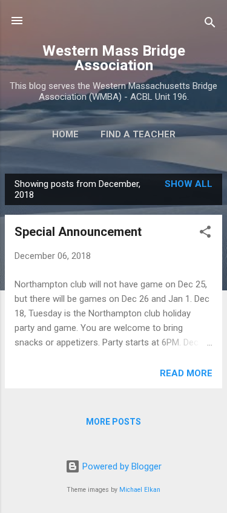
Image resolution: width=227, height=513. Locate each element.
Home (65, 134)
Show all (188, 183)
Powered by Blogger (121, 466)
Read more (186, 373)
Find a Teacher (138, 134)
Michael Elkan (139, 490)
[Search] (210, 24)
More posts (113, 421)
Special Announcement (78, 231)
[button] (205, 233)
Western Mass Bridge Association (113, 58)
